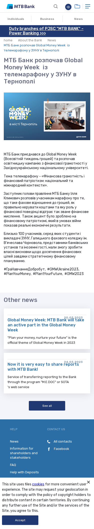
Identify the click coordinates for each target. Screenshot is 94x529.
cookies (38, 484)
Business (47, 19)
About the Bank (30, 40)
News (78, 19)
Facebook (61, 449)
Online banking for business (77, 6)
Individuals (16, 19)
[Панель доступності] (68, 7)
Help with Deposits (24, 472)
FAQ (13, 465)
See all (47, 406)
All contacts (62, 441)
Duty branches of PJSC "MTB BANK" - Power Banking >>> (46, 31)
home (8, 40)
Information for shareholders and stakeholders (24, 453)
